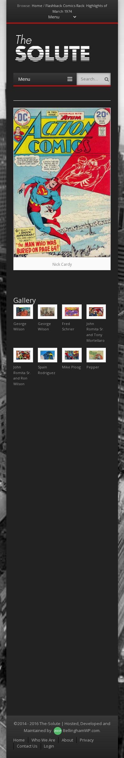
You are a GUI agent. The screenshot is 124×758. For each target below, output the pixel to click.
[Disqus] (62, 470)
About (67, 740)
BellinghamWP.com (81, 730)
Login (49, 746)
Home (37, 5)
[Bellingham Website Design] (57, 730)
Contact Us (27, 746)
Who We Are (43, 740)
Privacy (87, 740)
